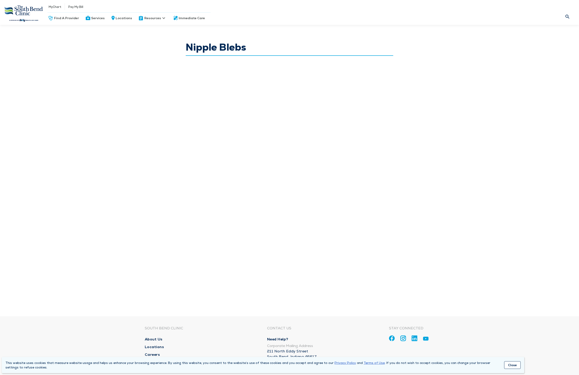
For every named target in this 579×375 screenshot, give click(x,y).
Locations (124, 18)
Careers (152, 354)
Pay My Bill (75, 7)
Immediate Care (192, 18)
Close (512, 365)
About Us (154, 339)
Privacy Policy (345, 363)
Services (98, 18)
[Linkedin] (414, 338)
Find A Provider (66, 18)
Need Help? (277, 339)
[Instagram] (403, 338)
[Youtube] (426, 339)
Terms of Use (374, 363)
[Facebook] (392, 338)
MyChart (55, 7)
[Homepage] (23, 12)
